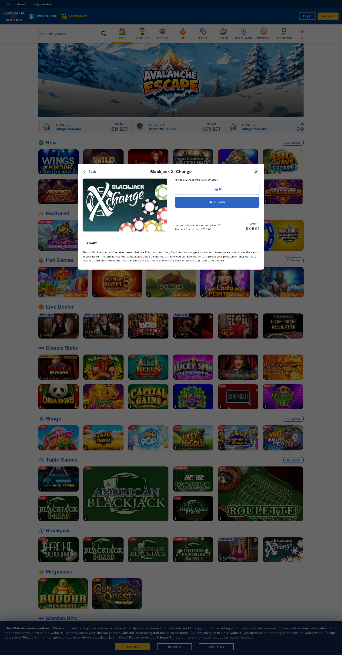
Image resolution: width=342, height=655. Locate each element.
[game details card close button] (256, 171)
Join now (217, 202)
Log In (217, 189)
